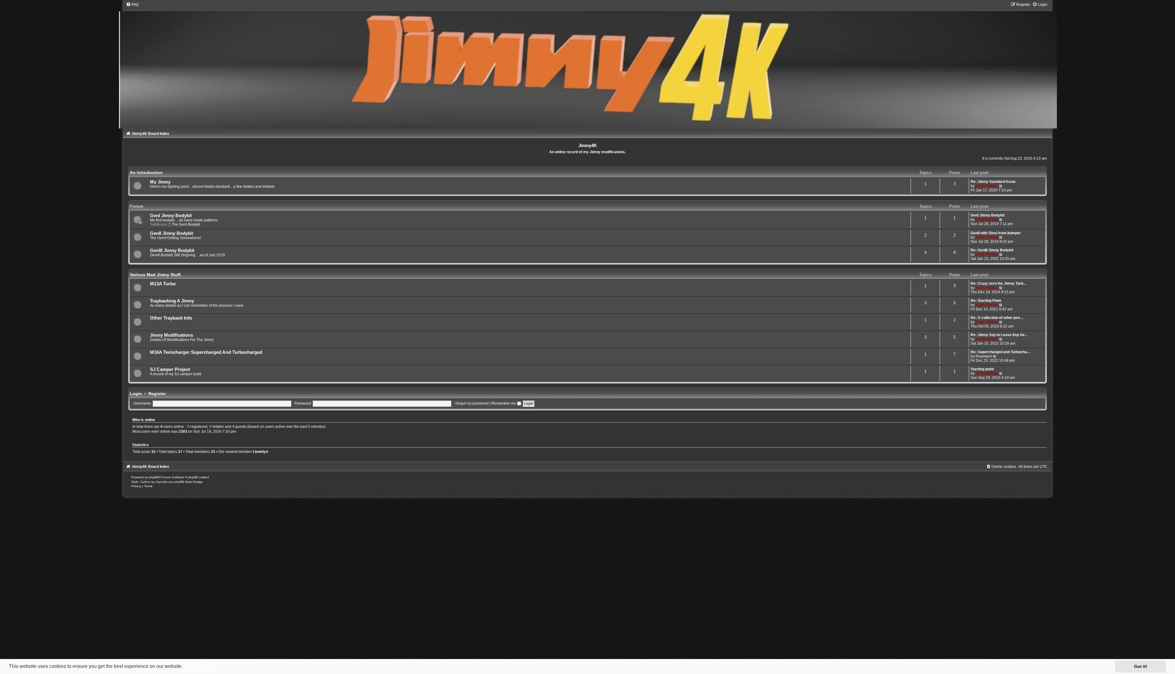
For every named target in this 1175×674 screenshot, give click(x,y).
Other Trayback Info (171, 318)
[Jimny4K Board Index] (587, 65)
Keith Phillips (986, 186)
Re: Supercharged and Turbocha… (1001, 352)
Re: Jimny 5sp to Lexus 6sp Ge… (999, 335)
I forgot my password (471, 403)
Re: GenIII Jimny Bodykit (992, 250)
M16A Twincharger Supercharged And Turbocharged (206, 352)
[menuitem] (132, 4)
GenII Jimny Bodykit (171, 233)
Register (157, 393)
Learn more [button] (197, 666)
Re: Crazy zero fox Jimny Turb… (999, 283)
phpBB (154, 477)
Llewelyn (260, 452)
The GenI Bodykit (186, 224)
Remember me (504, 403)
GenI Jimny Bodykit (171, 215)
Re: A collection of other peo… (997, 318)
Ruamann (983, 356)
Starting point (982, 369)
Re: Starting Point (986, 300)
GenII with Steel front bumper (996, 233)
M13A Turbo (163, 283)
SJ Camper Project (170, 369)
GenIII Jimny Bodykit (172, 250)
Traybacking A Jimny (172, 300)
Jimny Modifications (171, 335)
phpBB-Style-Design (188, 481)
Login (136, 393)
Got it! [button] (1140, 666)
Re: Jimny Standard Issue (993, 182)
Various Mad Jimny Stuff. (156, 274)
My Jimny (160, 182)
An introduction (146, 172)
